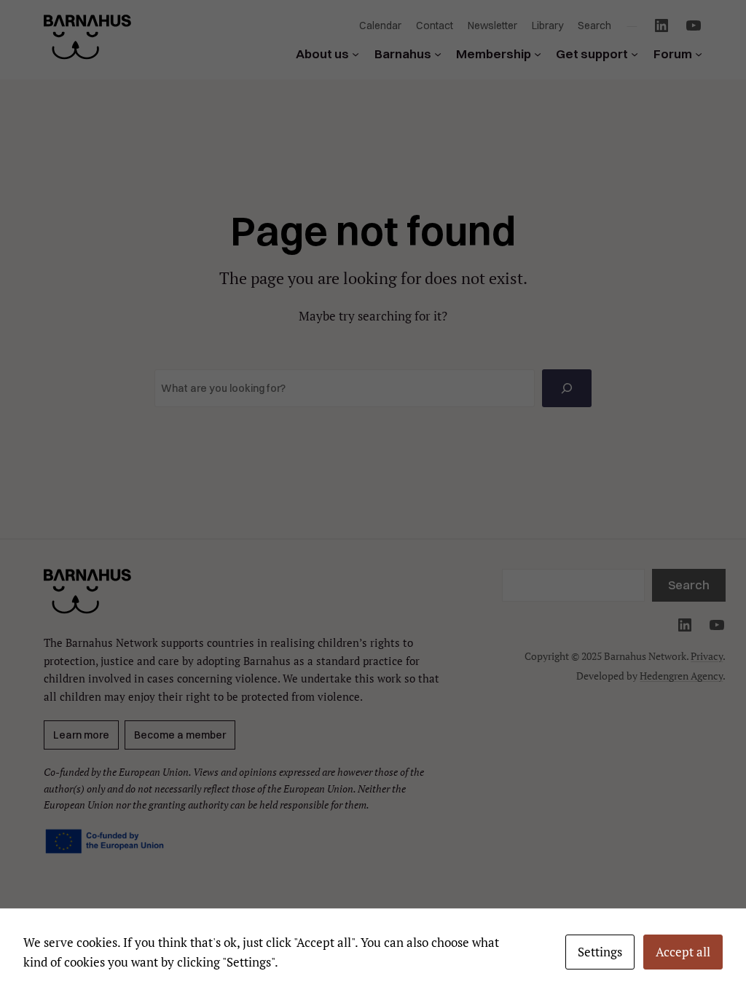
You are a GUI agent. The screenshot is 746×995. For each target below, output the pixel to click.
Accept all (683, 951)
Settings (600, 951)
